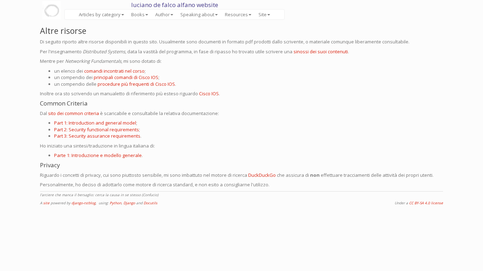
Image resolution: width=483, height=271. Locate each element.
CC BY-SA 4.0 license (426, 202)
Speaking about (197, 14)
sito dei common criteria (73, 113)
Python (115, 202)
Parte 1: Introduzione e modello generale (98, 155)
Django (129, 202)
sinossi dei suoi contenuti (320, 51)
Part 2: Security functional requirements (96, 129)
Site (262, 14)
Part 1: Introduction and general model (95, 123)
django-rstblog (83, 202)
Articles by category (100, 14)
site (46, 202)
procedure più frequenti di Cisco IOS (136, 84)
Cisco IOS (209, 93)
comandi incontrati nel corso (114, 71)
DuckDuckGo (262, 175)
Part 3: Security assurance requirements (97, 136)
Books (138, 14)
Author (162, 14)
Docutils (150, 202)
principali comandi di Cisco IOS (126, 77)
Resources (236, 14)
